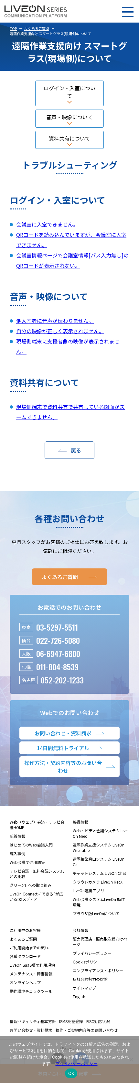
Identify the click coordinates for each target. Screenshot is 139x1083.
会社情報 (80, 930)
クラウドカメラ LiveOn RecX (98, 882)
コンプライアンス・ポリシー (98, 970)
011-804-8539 (57, 666)
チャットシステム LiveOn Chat (99, 873)
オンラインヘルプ (25, 982)
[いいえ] (131, 1059)
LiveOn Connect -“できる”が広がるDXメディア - (36, 896)
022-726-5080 (58, 640)
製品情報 (80, 822)
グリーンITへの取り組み (30, 885)
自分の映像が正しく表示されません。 (60, 331)
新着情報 (17, 836)
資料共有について (69, 138)
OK (71, 1073)
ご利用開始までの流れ (29, 947)
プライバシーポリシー (92, 953)
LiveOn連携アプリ (88, 890)
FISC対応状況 (98, 1021)
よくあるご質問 (36, 28)
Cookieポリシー (87, 961)
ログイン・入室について (69, 92)
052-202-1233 (62, 680)
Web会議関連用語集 (27, 862)
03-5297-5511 (57, 627)
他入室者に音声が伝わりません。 (55, 320)
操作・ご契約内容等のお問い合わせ (87, 1030)
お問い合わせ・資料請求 (31, 1030)
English (79, 996)
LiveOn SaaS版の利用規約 (32, 965)
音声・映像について (69, 117)
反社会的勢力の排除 (90, 979)
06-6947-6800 (58, 653)
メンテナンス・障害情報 (31, 973)
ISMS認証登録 (71, 1021)
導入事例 (17, 853)
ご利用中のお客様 (25, 930)
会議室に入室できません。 (47, 224)
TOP (13, 28)
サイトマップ (84, 988)
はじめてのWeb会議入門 (31, 844)
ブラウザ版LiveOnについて (96, 913)
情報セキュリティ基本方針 (33, 1021)
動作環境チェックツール (31, 991)
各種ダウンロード (25, 956)
